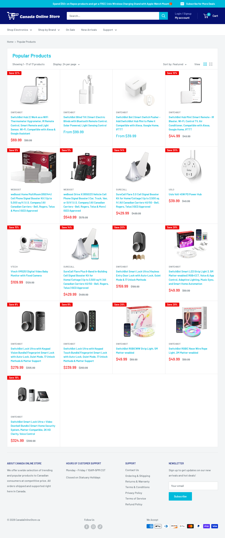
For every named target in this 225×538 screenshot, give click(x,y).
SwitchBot (16, 112)
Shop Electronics (17, 29)
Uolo (171, 189)
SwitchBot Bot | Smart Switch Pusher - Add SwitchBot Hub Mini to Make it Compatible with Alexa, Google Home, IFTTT (138, 123)
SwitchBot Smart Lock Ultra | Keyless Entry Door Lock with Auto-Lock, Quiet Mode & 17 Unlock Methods (138, 275)
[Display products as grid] (205, 64)
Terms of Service (135, 498)
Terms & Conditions (137, 487)
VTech (14, 266)
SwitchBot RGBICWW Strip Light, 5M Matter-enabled (137, 350)
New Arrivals (89, 29)
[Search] (163, 16)
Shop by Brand (47, 29)
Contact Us (132, 470)
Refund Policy (133, 504)
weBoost (16, 189)
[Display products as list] (211, 64)
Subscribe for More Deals (200, 3)
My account (182, 17)
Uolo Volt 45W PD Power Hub (185, 194)
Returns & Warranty (137, 481)
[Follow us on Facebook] (86, 526)
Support (108, 29)
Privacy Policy (133, 492)
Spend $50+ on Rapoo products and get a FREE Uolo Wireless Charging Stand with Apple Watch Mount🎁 (112, 3)
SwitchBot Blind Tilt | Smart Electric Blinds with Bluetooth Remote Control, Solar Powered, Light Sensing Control (85, 121)
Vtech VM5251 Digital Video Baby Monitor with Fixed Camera (29, 273)
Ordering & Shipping (137, 475)
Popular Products (26, 41)
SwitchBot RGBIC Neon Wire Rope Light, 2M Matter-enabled (188, 350)
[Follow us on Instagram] (93, 526)
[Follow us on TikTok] (100, 526)
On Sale (70, 29)
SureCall (121, 189)
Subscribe (180, 496)
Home (10, 41)
